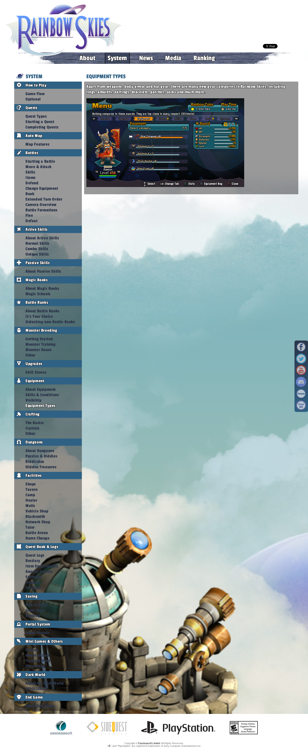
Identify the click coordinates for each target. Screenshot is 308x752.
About (87, 58)
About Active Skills (42, 237)
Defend (32, 183)
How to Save (36, 604)
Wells (30, 505)
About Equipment (40, 389)
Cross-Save (35, 610)
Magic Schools (38, 293)
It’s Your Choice (39, 316)
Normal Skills (37, 243)
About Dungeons (39, 450)
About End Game (39, 705)
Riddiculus (34, 461)
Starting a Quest (39, 121)
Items (30, 177)
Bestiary (32, 560)
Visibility (33, 400)
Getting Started (39, 338)
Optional (33, 99)
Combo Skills (36, 248)
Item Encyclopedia (41, 566)
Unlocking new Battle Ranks (50, 321)
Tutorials (33, 587)
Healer (31, 500)
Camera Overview (41, 204)
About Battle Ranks (42, 311)
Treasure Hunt (37, 660)
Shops (30, 484)
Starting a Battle (40, 161)
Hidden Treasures (41, 466)
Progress (33, 582)
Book (29, 193)
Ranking (204, 58)
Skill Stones (35, 372)
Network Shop (37, 521)
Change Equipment (41, 188)
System (117, 58)
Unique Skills (37, 254)
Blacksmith (35, 516)
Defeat (31, 220)
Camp (30, 494)
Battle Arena (36, 532)
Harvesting (35, 666)
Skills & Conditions (42, 394)
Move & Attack (38, 166)
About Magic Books (42, 288)
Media (173, 58)
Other (30, 355)
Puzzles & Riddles (41, 456)
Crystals (32, 428)
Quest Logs (34, 555)
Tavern (31, 489)
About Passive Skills (43, 271)
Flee (29, 215)
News (146, 58)
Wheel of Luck (37, 655)
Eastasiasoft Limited (149, 743)
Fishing (31, 649)
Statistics (33, 576)
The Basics (34, 422)
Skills (30, 172)
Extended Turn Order (43, 199)
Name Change (37, 538)
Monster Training (40, 344)
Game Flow (35, 93)
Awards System (39, 571)
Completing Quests (41, 127)
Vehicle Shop (36, 511)
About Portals (37, 632)
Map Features (37, 144)
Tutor (30, 527)
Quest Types (36, 116)
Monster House (38, 349)
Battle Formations (41, 210)
